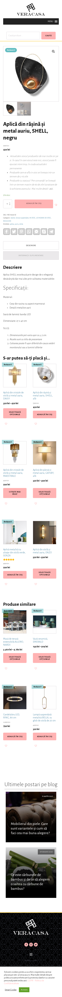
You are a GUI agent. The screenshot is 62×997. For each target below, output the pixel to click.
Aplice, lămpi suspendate (20, 218)
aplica (12, 224)
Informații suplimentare (31, 255)
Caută (48, 36)
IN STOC (32, 218)
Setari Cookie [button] (11, 990)
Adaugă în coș (33, 203)
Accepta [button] (24, 990)
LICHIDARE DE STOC (43, 218)
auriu (17, 224)
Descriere (31, 245)
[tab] (31, 245)
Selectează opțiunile (15, 413)
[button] (50, 21)
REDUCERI (7, 221)
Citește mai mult (15, 493)
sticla (21, 224)
